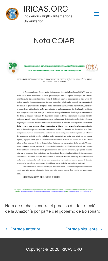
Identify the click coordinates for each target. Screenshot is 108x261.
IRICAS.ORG (45, 9)
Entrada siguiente (83, 229)
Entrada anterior (23, 229)
